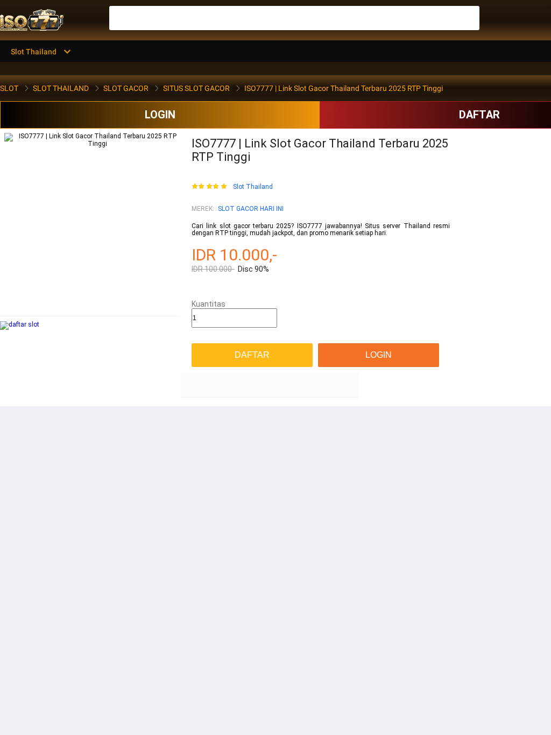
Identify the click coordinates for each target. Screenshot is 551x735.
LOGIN (160, 114)
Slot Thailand (253, 186)
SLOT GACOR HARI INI (251, 209)
